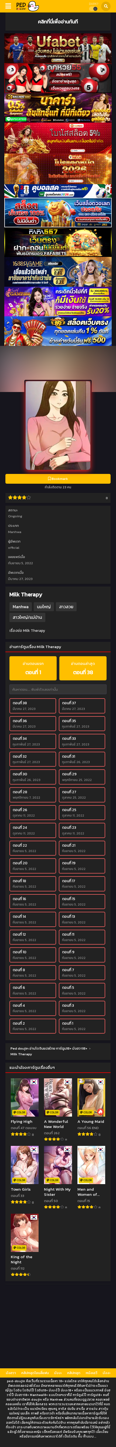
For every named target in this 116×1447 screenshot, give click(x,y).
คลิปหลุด (73, 1372)
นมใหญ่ (44, 606)
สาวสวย (66, 606)
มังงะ (58, 1372)
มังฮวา (11, 1372)
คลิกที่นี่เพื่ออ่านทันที (58, 21)
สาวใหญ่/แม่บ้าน (27, 617)
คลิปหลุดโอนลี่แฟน (35, 1372)
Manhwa (14, 531)
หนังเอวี (91, 1372)
